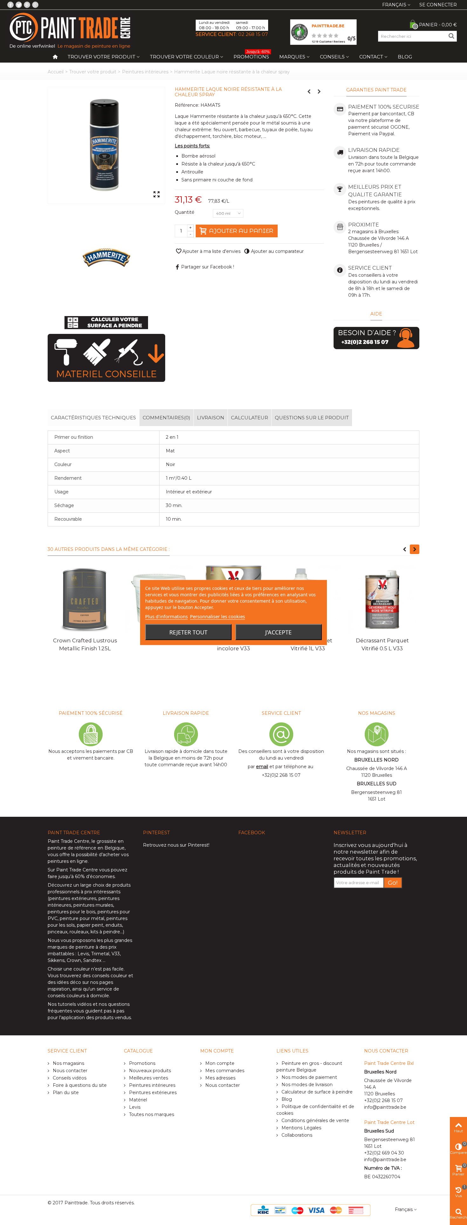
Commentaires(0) (166, 418)
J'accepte (278, 632)
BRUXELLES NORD (376, 760)
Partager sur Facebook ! (207, 267)
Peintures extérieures (152, 1092)
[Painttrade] (69, 30)
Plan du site (65, 1092)
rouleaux (79, 932)
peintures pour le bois (71, 912)
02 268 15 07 (253, 34)
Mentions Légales (300, 1128)
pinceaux (57, 932)
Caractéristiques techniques (93, 418)
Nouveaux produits (149, 1070)
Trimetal (100, 954)
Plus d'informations (166, 616)
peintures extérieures (72, 898)
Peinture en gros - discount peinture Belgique (309, 1066)
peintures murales (93, 905)
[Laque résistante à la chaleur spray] (106, 145)
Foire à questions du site (79, 1085)
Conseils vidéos (68, 1078)
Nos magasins (67, 1063)
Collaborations (296, 1135)
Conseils (332, 57)
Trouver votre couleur (184, 57)
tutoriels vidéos (74, 1004)
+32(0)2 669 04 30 (384, 1153)
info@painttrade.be (385, 1107)
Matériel (137, 1100)
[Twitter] (19, 5)
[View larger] (156, 194)
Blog (405, 57)
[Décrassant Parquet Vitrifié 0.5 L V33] (382, 599)
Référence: (187, 105)
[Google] (35, 5)
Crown (74, 960)
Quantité (185, 212)
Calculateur (249, 418)
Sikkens (56, 960)
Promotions (252, 55)
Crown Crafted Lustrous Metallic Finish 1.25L (85, 644)
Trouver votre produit (101, 57)
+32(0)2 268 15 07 (281, 775)
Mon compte (219, 1063)
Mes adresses (219, 1078)
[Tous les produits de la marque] (106, 257)
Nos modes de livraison (306, 1084)
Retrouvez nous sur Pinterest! (176, 845)
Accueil (56, 72)
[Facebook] (10, 5)
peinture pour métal (82, 918)
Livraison (210, 418)
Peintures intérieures (145, 72)
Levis (83, 954)
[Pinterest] (27, 5)
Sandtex (92, 960)
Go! (393, 882)
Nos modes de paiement (308, 1077)
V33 (116, 954)
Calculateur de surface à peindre (316, 1092)
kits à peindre (105, 932)
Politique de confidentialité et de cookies (315, 1110)
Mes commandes (224, 1070)
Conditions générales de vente (314, 1120)
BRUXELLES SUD (376, 784)
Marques (292, 57)
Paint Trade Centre (68, 841)
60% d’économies (95, 876)
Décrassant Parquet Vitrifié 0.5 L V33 (382, 644)
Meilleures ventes (148, 1078)
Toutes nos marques (151, 1114)
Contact (371, 57)
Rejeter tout (188, 632)
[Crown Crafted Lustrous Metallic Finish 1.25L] (85, 599)
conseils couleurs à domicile (78, 995)
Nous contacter (69, 1070)
